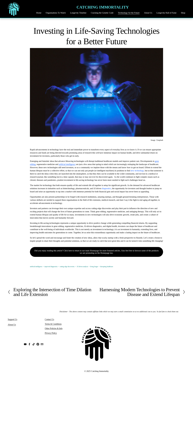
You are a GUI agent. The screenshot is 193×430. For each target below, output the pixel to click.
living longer (94, 266)
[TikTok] (33, 344)
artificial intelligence (36, 266)
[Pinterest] (37, 344)
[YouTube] (25, 344)
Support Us (12, 319)
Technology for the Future (129, 13)
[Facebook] (29, 344)
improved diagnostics (51, 266)
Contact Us (49, 319)
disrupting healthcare (106, 266)
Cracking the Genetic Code (102, 13)
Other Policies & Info (53, 328)
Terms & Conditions (53, 324)
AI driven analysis (82, 266)
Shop (183, 13)
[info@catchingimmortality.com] (42, 344)
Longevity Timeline (78, 13)
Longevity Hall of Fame (166, 13)
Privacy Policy (51, 333)
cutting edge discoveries (67, 266)
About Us (148, 13)
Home (38, 13)
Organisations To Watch (56, 13)
